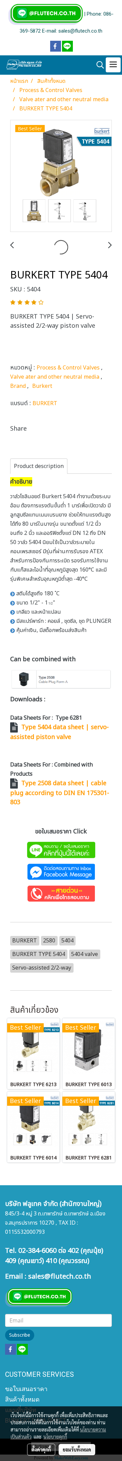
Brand (18, 386)
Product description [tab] (39, 466)
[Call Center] (61, 893)
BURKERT (45, 403)
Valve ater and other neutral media (55, 377)
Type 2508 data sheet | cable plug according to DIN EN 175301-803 (59, 793)
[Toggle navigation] (113, 64)
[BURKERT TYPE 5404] (61, 176)
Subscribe (19, 1335)
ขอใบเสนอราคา (26, 1388)
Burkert (42, 386)
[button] (98, 65)
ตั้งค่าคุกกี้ (41, 1449)
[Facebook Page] (61, 871)
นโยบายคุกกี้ (55, 1436)
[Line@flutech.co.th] (61, 849)
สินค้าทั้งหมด (22, 1399)
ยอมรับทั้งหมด (77, 1449)
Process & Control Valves (69, 368)
